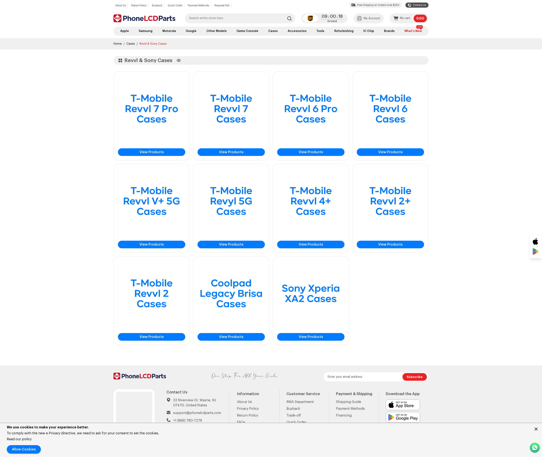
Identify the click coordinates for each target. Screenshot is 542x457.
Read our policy (19, 439)
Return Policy (139, 5)
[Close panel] (536, 429)
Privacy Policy (248, 408)
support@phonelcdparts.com (197, 413)
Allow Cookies (24, 449)
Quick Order (175, 5)
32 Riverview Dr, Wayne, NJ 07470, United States (194, 403)
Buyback (157, 5)
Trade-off (293, 415)
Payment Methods (198, 5)
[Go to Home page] (144, 18)
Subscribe (415, 376)
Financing (344, 415)
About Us (120, 5)
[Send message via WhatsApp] (535, 448)
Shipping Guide (348, 402)
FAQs (241, 422)
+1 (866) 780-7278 (187, 420)
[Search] (289, 18)
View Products (152, 152)
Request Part (222, 5)
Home (117, 43)
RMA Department (300, 402)
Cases (130, 43)
